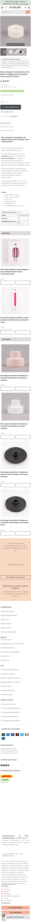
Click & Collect (6, 639)
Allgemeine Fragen (8, 674)
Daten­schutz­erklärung (8, 883)
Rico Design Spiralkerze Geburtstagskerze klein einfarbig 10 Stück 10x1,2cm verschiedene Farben (14, 272)
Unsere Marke (6, 623)
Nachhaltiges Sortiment (12, 708)
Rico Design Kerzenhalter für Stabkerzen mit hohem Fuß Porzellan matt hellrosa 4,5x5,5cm (14, 378)
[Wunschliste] (6, 7)
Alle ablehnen (15, 912)
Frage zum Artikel (7, 126)
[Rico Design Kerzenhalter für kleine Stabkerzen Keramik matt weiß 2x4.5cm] (4, 52)
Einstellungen (5, 902)
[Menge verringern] (9, 102)
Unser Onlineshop (7, 611)
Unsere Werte (6, 628)
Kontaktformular (16, 564)
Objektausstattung (8, 648)
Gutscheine (5, 656)
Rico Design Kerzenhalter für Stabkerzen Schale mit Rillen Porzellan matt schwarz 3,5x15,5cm (14, 474)
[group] (15, 252)
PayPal (6, 898)
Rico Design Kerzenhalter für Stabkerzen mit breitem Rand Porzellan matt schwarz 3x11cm (14, 523)
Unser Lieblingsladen (9, 615)
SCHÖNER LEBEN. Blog (17, 577)
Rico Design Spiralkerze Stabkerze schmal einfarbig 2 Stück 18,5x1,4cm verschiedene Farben (14, 320)
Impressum (5, 886)
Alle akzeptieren (15, 907)
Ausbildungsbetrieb (10, 716)
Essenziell (7, 889)
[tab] (5, 123)
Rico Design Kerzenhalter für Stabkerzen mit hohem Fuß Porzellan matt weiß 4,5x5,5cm (14, 426)
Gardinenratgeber (8, 690)
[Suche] (28, 12)
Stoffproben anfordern (10, 652)
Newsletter (5, 660)
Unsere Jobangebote (8, 632)
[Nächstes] (29, 31)
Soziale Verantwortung (12, 720)
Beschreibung (5, 122)
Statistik (6, 891)
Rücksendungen (7, 694)
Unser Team (5, 619)
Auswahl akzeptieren (15, 917)
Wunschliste (9, 112)
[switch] (3, 920)
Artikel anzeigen (15, 282)
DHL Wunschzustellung (11, 896)
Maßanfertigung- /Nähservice (12, 643)
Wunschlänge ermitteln (10, 670)
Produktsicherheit (7, 130)
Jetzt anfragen (23, 4)
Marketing (7, 894)
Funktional (7, 900)
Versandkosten (14, 116)
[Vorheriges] (1, 31)
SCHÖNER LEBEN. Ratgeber (10, 682)
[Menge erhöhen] (7, 102)
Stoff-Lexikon (6, 686)
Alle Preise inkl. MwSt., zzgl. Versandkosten (12, 855)
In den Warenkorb (12, 107)
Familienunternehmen (11, 712)
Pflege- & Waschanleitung (10, 678)
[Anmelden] (25, 7)
